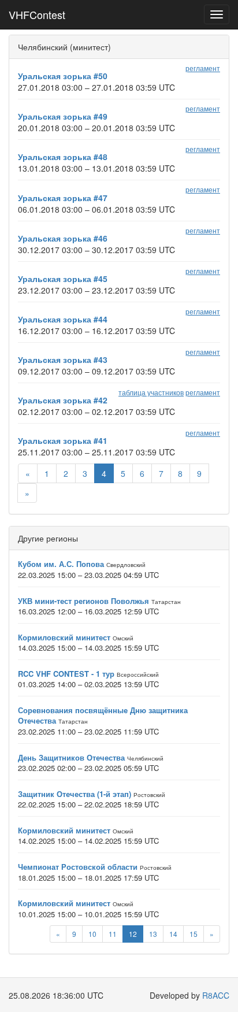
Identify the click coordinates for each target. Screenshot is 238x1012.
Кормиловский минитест (64, 637)
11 (113, 934)
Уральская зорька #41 (62, 440)
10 (92, 934)
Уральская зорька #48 (62, 156)
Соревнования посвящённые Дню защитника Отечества (103, 715)
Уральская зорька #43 (62, 359)
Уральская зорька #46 (62, 238)
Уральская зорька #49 (62, 116)
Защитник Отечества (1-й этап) (74, 793)
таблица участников (151, 392)
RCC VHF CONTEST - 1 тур (66, 673)
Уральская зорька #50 (62, 75)
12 (133, 934)
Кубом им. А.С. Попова (61, 563)
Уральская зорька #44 (62, 319)
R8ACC (215, 995)
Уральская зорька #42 (62, 400)
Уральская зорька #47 (62, 197)
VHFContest (37, 14)
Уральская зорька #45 (62, 278)
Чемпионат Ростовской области (77, 866)
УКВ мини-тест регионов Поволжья (83, 600)
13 (153, 934)
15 (193, 934)
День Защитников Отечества (71, 757)
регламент (202, 68)
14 (173, 934)
